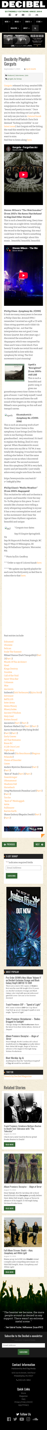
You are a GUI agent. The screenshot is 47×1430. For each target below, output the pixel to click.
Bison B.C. (8, 743)
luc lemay (18, 79)
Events (27, 21)
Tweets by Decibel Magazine (18, 1076)
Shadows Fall (10, 784)
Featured (10, 75)
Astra (6, 804)
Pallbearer (9, 808)
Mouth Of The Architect (15, 662)
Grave (7, 763)
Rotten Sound (10, 719)
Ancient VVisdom (12, 713)
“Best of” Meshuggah (14, 801)
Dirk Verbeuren (21, 692)
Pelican (7, 648)
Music (17, 21)
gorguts (10, 79)
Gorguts (8, 85)
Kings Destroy (11, 668)
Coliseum (8, 682)
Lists (26, 75)
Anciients (8, 689)
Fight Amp (9, 750)
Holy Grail (9, 716)
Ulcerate (8, 645)
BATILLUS (8, 699)
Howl (6, 665)
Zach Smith (31, 69)
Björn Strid (36, 692)
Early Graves (10, 736)
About (25, 28)
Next (38, 844)
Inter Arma (9, 702)
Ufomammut (10, 780)
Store (38, 21)
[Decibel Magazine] (23, 4)
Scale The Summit (13, 652)
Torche (7, 797)
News (7, 21)
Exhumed (8, 641)
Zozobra (8, 672)
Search (36, 31)
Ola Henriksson (22, 753)
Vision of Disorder (12, 760)
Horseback (9, 787)
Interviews (19, 75)
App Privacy (23, 1405)
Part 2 (9, 658)
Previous (10, 844)
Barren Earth (10, 811)
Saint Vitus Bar (11, 679)
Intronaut (8, 696)
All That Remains (12, 740)
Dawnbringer (10, 777)
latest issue (9, 126)
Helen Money (10, 706)
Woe (6, 685)
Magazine (14, 28)
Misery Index (10, 709)
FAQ (23, 1399)
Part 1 (17, 723)
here (29, 140)
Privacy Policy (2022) (23, 1402)
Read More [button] (10, 1144)
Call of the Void (11, 675)
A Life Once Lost (12, 746)
